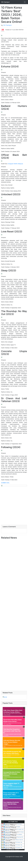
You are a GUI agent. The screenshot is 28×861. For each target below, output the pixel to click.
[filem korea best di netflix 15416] (1, 197)
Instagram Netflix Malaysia (15, 163)
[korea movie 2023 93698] (1, 234)
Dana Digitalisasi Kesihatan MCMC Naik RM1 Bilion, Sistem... (11, 804)
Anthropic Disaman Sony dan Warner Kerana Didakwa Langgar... (11, 742)
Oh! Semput (5, 2)
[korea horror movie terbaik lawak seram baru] (1, 317)
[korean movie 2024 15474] (1, 112)
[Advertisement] (14, 509)
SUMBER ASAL (5, 482)
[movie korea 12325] (1, 35)
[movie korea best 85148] (1, 450)
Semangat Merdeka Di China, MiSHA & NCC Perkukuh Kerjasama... (11, 773)
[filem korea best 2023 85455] (1, 273)
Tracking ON (17, 849)
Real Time (12, 849)
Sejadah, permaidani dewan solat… (11, 827)
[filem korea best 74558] (1, 160)
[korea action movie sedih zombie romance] (1, 357)
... (3, 708)
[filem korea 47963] (1, 69)
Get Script (8, 849)
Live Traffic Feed (13, 821)
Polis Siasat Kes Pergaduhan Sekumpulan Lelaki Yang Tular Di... (12, 730)
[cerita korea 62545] (1, 404)
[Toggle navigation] (25, 2)
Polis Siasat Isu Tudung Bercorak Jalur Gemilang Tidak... (10, 762)
